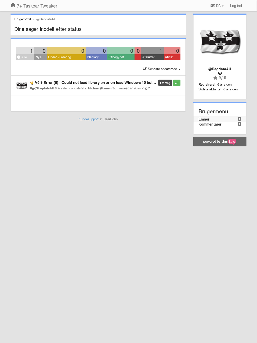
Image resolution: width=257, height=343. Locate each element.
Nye (38, 56)
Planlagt (93, 56)
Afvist (169, 56)
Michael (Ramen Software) (107, 88)
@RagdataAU (44, 88)
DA (218, 5)
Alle (23, 56)
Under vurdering (59, 56)
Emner (204, 119)
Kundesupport (89, 119)
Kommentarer (210, 124)
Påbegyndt (116, 56)
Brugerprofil (22, 19)
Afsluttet (148, 56)
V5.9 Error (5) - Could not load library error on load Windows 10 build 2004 (100, 82)
